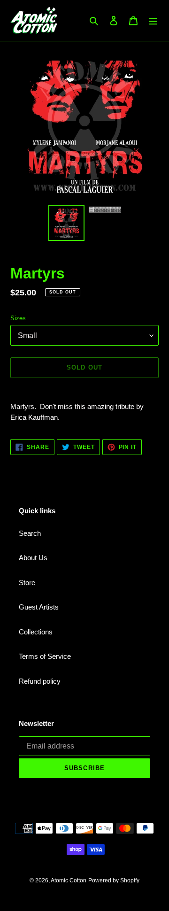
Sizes (18, 318)
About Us (33, 558)
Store (27, 583)
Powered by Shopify (113, 880)
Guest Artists (39, 607)
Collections (36, 632)
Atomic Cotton (68, 880)
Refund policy (40, 681)
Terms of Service (45, 656)
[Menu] (153, 20)
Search (30, 533)
